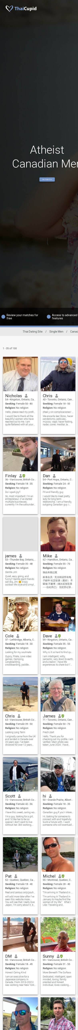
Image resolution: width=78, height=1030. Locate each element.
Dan (46, 475)
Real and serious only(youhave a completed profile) (20, 892)
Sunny (48, 956)
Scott (10, 796)
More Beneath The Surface (57, 972)
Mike (47, 556)
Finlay (10, 475)
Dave (47, 636)
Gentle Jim (11, 572)
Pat (8, 876)
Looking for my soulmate (18, 652)
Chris (47, 395)
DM (8, 956)
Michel (49, 876)
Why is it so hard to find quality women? (58, 652)
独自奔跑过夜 (50, 572)
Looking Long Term (15, 732)
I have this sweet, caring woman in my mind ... (20, 812)
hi (44, 796)
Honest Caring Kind (15, 972)
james (10, 556)
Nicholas (13, 395)
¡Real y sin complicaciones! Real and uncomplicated (58, 412)
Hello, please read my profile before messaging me (20, 412)
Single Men (56, 331)
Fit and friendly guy (53, 492)
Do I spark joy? (12, 492)
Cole (9, 636)
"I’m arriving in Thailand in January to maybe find (58, 892)
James (49, 716)
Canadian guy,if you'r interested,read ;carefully (58, 812)
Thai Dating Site (33, 331)
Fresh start (48, 732)
